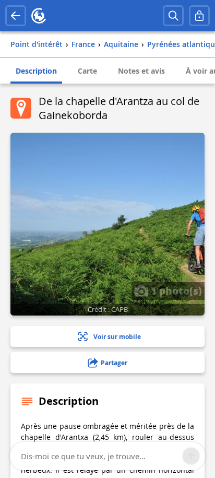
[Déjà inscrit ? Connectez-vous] (199, 15)
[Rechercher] (173, 15)
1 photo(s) (175, 290)
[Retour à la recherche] (15, 15)
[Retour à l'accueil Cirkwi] (38, 15)
